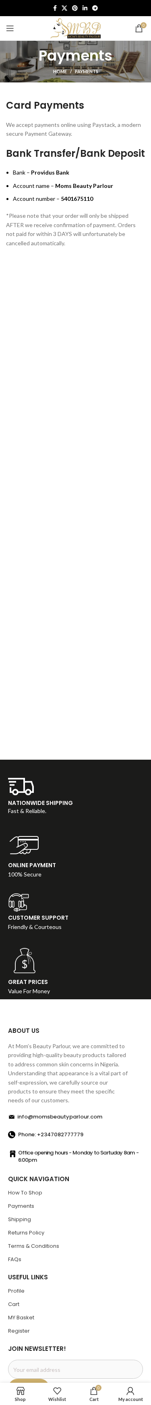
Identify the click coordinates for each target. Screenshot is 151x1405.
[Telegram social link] (95, 8)
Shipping (19, 1219)
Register (19, 1331)
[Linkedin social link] (85, 8)
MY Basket (21, 1317)
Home (60, 71)
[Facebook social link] (55, 8)
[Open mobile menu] (10, 28)
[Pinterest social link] (75, 8)
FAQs (14, 1259)
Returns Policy (26, 1232)
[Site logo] (75, 27)
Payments (21, 1206)
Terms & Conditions (33, 1246)
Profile (16, 1291)
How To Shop (25, 1192)
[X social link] (64, 8)
